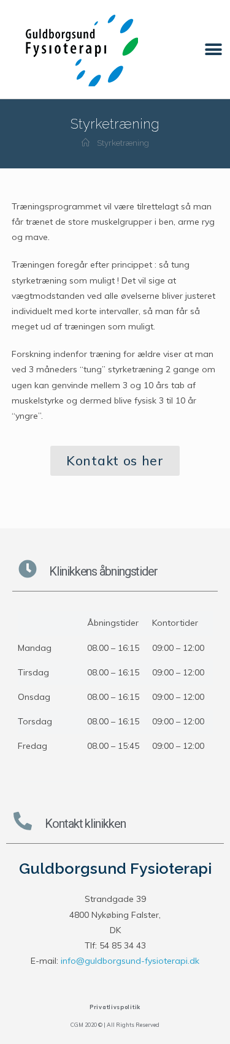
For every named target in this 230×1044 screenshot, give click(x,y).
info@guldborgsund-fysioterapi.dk (130, 960)
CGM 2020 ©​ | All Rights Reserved (115, 1024)
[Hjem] (86, 143)
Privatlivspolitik (115, 1007)
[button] (213, 49)
